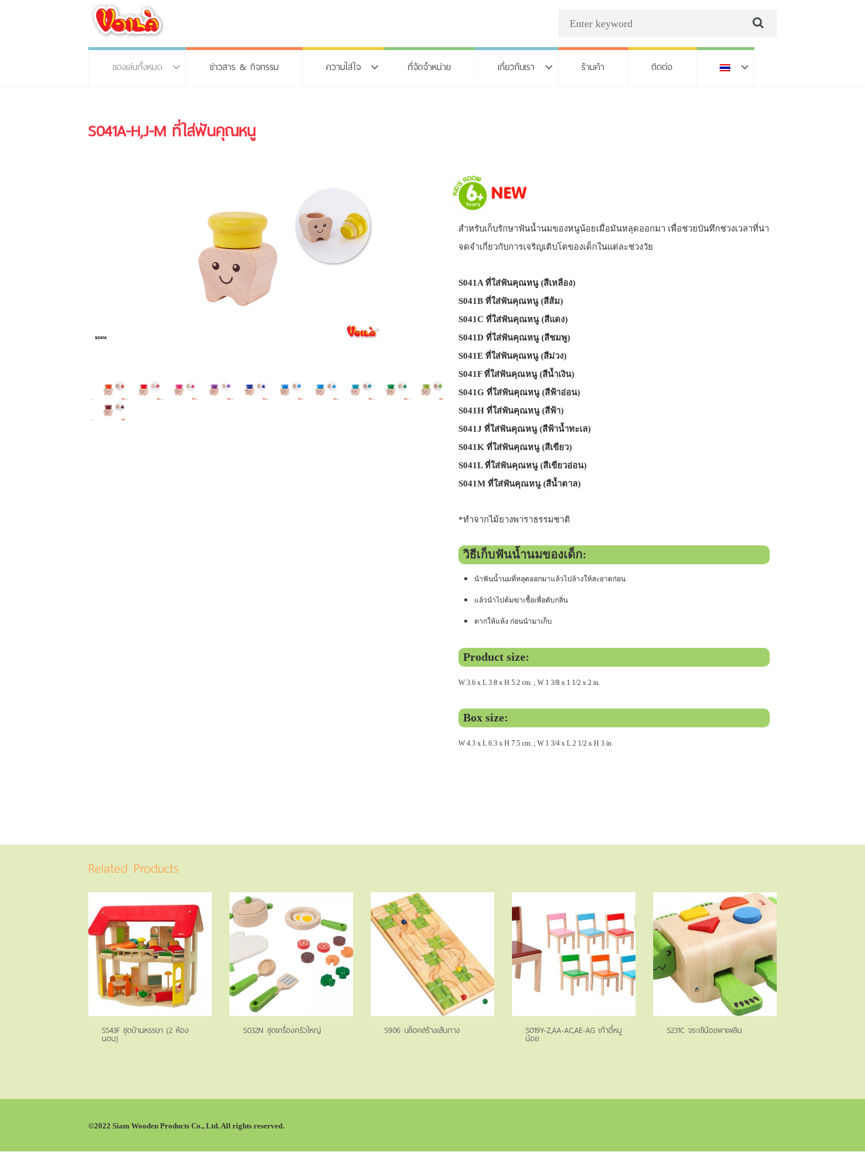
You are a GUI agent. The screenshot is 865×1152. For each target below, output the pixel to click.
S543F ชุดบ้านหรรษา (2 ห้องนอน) (145, 1034)
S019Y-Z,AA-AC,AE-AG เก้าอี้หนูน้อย (573, 1034)
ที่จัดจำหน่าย (429, 67)
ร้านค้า (592, 67)
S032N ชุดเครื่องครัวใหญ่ (282, 1030)
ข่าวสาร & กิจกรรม (244, 67)
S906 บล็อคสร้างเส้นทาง (422, 1030)
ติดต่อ (662, 67)
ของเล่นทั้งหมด (137, 67)
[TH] (725, 67)
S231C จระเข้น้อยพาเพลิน (704, 1030)
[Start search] (756, 23)
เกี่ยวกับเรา (516, 67)
